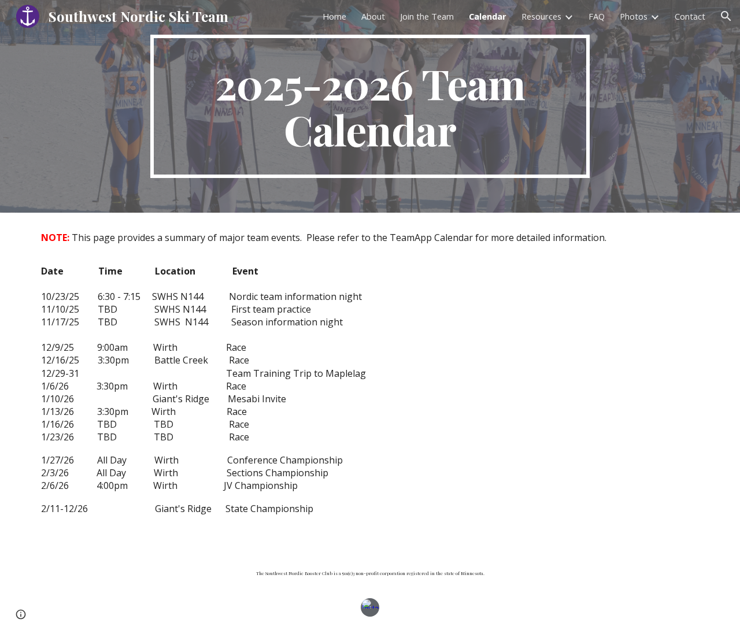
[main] (370, 106)
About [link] (373, 16)
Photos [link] (634, 16)
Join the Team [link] (427, 16)
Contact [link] (690, 16)
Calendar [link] (487, 16)
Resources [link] (541, 16)
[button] (726, 16)
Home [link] (334, 16)
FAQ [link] (597, 16)
